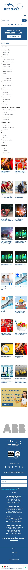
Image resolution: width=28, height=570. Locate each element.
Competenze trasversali (8, 59)
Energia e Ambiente (7, 71)
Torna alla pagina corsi (14, 36)
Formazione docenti (7, 78)
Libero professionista (7, 116)
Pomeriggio (5, 137)
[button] (24, 15)
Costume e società (7, 64)
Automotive (5, 54)
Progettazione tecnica (8, 90)
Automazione (6, 52)
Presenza (5, 150)
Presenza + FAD (6, 152)
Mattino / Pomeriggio (7, 140)
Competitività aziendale (8, 61)
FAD (4, 148)
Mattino (4, 135)
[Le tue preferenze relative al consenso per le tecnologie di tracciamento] (25, 567)
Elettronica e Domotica (8, 68)
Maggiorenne (6, 125)
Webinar (5, 104)
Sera (4, 142)
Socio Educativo (6, 99)
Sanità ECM (5, 92)
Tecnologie (5, 101)
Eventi (4, 73)
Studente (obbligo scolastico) (9, 109)
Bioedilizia (5, 57)
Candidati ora (7, 404)
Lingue (4, 87)
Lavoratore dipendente (8, 114)
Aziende (5, 112)
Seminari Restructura (7, 94)
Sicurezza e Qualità (7, 97)
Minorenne (5, 129)
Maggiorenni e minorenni (8, 127)
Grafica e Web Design (8, 83)
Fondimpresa (6, 75)
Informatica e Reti (7, 85)
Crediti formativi (6, 66)
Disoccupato (6, 119)
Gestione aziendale (7, 80)
